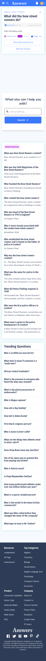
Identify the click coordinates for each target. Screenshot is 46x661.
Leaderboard (9, 552)
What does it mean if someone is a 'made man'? (20, 362)
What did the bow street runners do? (20, 18)
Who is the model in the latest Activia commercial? (22, 504)
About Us (28, 595)
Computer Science (31, 581)
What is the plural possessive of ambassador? (19, 391)
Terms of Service (31, 605)
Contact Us (28, 600)
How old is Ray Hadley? (15, 408)
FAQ (6, 619)
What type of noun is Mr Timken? (19, 523)
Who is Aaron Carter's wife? (17, 431)
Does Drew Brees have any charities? (21, 450)
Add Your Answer (23, 49)
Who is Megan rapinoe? (15, 400)
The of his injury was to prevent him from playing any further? (21, 459)
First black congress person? (17, 423)
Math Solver (9, 615)
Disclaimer (28, 615)
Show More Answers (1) (23, 42)
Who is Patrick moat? (14, 468)
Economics (28, 586)
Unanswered (9, 562)
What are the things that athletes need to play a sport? (22, 441)
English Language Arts (33, 572)
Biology (27, 562)
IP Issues (27, 624)
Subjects (7, 12)
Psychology (28, 576)
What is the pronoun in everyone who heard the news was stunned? (21, 380)
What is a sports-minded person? (20, 494)
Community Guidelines (13, 595)
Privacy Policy (29, 610)
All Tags (7, 557)
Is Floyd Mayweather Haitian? (18, 476)
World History (29, 567)
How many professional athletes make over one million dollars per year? (22, 485)
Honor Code (9, 600)
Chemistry (28, 557)
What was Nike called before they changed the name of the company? (21, 514)
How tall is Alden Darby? (15, 416)
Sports (14, 12)
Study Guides (9, 610)
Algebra (27, 552)
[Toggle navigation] (3, 3)
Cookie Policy (29, 619)
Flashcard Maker (11, 605)
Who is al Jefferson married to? (19, 353)
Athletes (21, 12)
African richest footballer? (16, 371)
